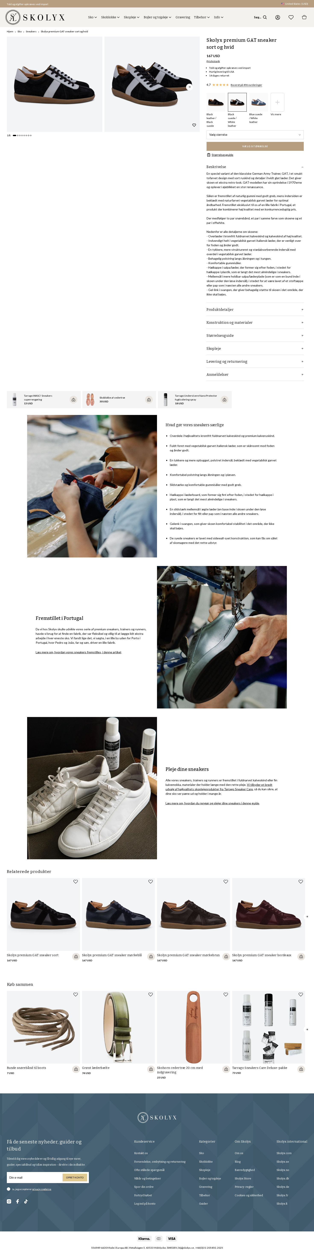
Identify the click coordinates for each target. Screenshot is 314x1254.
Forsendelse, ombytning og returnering (159, 1161)
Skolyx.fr (282, 1195)
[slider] (54, 84)
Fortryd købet (143, 1195)
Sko (91, 17)
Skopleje (130, 17)
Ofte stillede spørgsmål (149, 1170)
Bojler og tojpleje (156, 17)
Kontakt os (141, 1153)
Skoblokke (108, 17)
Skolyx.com (284, 1153)
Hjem (10, 31)
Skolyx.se (283, 1161)
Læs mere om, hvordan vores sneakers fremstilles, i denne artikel (78, 652)
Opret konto (75, 1177)
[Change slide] (14, 135)
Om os (239, 1153)
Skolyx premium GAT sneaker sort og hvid (64, 31)
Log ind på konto (145, 1203)
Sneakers (31, 31)
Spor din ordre (144, 1186)
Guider (203, 1203)
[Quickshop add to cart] (76, 956)
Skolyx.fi (282, 1203)
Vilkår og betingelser (147, 1178)
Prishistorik (213, 61)
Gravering (183, 17)
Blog (238, 1161)
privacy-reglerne (41, 1189)
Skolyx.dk (283, 1178)
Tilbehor (200, 17)
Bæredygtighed (245, 1170)
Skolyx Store (243, 1178)
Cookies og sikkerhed (249, 1195)
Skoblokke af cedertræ (112, 397)
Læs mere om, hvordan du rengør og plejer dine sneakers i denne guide (212, 803)
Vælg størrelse (218, 134)
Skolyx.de (283, 1186)
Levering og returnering (227, 362)
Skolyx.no (283, 1170)
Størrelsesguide (222, 155)
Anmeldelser (217, 375)
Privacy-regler (244, 1186)
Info (217, 17)
